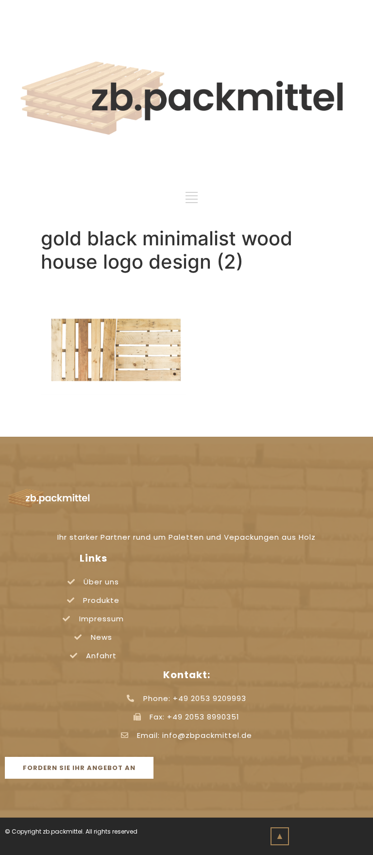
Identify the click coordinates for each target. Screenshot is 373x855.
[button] (79, 768)
